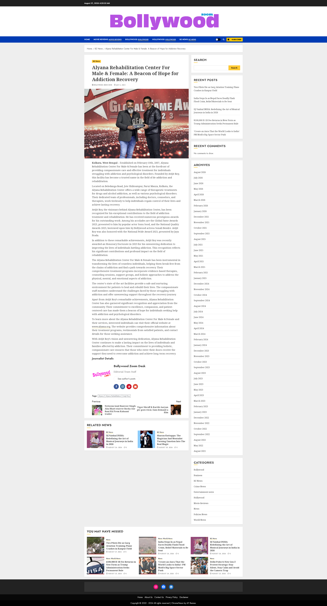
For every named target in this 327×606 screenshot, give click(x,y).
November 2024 (201, 289)
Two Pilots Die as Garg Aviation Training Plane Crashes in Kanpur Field (119, 546)
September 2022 (202, 434)
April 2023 (199, 395)
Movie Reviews (107, 39)
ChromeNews (177, 603)
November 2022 (201, 423)
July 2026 (198, 177)
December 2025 (201, 216)
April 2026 (199, 194)
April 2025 (199, 261)
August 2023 (200, 373)
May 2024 (198, 322)
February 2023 (201, 406)
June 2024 (198, 317)
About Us (149, 597)
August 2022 (200, 440)
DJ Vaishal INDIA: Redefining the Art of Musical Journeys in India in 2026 (119, 440)
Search (200, 60)
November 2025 (201, 222)
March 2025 (199, 267)
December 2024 (201, 283)
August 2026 (200, 172)
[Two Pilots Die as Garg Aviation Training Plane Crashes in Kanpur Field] (95, 545)
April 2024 (199, 328)
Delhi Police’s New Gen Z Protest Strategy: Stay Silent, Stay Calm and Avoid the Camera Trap (224, 566)
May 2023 (198, 389)
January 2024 (200, 345)
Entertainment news (204, 492)
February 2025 (201, 272)
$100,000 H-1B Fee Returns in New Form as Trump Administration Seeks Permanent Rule (121, 566)
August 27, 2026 (115, 552)
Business (198, 475)
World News (200, 519)
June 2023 (198, 384)
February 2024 (201, 339)
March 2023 (199, 400)
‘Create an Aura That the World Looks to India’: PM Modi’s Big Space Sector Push (171, 566)
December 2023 (201, 350)
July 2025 (198, 244)
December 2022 (201, 417)
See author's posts (126, 378)
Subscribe (236, 39)
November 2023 (201, 356)
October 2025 (200, 227)
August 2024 (200, 306)
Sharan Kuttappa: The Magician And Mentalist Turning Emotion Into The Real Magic (171, 440)
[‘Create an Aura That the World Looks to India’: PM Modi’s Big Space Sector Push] (147, 565)
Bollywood (136, 39)
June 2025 (198, 250)
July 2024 (198, 311)
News (196, 508)
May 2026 (198, 188)
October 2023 (200, 361)
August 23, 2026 (219, 574)
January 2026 (200, 211)
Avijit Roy (126, 396)
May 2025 (198, 255)
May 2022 (198, 445)
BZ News (188, 39)
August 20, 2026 (166, 448)
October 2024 (200, 295)
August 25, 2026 (115, 574)
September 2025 (202, 233)
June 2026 (198, 183)
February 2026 (201, 205)
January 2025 (200, 278)
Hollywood (164, 39)
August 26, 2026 (115, 448)
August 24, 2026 (167, 574)
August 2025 (200, 239)
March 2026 (199, 200)
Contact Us (159, 597)
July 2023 (198, 378)
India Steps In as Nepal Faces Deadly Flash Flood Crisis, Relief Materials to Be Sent (173, 546)
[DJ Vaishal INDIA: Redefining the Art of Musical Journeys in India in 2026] (95, 439)
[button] (223, 39)
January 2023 (200, 412)
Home (87, 39)
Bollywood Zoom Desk (103, 85)
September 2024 (202, 300)
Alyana (101, 396)
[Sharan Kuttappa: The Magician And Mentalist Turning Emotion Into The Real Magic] (146, 439)
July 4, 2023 (120, 85)
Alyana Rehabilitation (113, 396)
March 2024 (199, 334)
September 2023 (202, 367)
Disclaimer (183, 597)
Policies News (200, 514)
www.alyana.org (101, 326)
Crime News (200, 486)
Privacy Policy (172, 597)
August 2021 (200, 451)
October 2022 (200, 428)
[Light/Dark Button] (218, 39)
